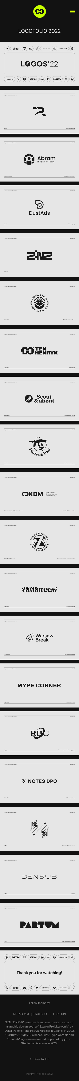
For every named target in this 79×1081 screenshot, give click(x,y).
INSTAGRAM (21, 1014)
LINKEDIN (59, 1014)
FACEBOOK (41, 1014)
